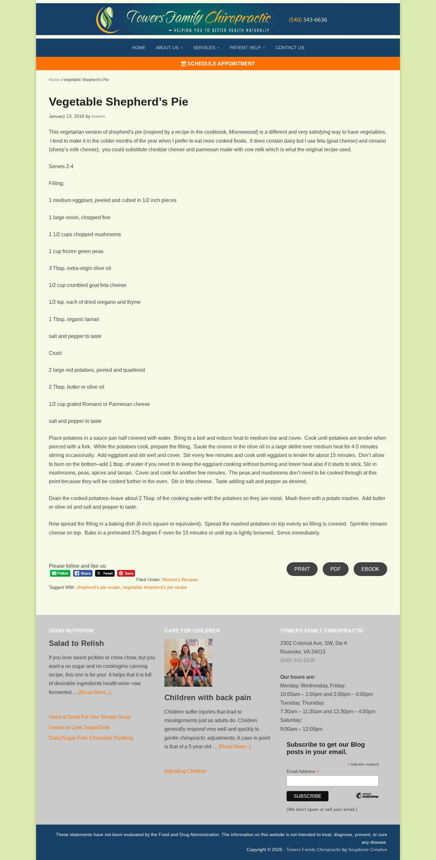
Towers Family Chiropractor (218, 14)
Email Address (303, 771)
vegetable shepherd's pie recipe (155, 587)
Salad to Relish (76, 643)
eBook (370, 569)
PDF (335, 569)
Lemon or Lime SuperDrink (79, 727)
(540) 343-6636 (297, 660)
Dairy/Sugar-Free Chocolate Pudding (91, 738)
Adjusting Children (185, 771)
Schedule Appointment (220, 63)
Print (302, 569)
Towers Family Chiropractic (313, 849)
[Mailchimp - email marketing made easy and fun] (367, 804)
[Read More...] (95, 692)
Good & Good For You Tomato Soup (89, 717)
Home (54, 80)
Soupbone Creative (367, 849)
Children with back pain (207, 697)
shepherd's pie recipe (98, 587)
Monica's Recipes (180, 579)
